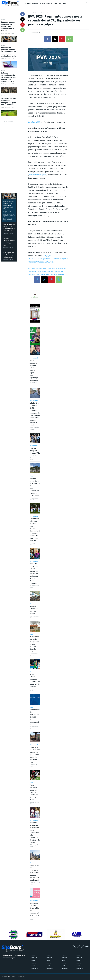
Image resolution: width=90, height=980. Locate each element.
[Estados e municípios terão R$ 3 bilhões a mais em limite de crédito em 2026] (9, 90)
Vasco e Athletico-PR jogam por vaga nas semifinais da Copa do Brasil (35, 792)
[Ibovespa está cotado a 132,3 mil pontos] (35, 596)
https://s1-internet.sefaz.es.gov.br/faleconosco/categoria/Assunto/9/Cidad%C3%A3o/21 (48, 258)
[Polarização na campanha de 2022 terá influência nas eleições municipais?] (35, 855)
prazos (38, 274)
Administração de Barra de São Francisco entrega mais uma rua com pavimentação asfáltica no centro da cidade (35, 414)
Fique (39, 271)
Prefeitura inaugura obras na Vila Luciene (35, 451)
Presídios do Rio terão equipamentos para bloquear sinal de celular (34, 643)
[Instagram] (78, 946)
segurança (54, 274)
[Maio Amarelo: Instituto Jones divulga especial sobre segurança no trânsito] (35, 350)
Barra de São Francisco (50, 268)
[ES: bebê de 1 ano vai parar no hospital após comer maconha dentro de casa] (35, 737)
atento (33, 268)
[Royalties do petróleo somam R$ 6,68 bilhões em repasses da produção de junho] (9, 64)
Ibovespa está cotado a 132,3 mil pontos (35, 610)
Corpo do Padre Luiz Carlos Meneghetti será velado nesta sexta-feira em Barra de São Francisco (34, 573)
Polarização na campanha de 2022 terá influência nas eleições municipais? (34, 872)
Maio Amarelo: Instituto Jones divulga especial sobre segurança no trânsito (34, 370)
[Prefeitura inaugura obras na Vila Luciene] (35, 438)
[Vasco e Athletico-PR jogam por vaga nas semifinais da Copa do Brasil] (35, 775)
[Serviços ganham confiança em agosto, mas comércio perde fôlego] (9, 39)
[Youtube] (86, 946)
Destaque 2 (44, 13)
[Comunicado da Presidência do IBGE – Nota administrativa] (35, 699)
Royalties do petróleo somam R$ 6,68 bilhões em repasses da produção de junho (8, 51)
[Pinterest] (22, 24)
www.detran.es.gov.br (38, 174)
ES (65, 268)
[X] (22, 19)
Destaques (36, 13)
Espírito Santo (32, 271)
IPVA (48, 271)
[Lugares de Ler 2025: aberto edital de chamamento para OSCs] (35, 893)
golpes (44, 271)
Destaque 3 (34, 745)
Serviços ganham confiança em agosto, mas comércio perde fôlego (8, 26)
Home (30, 13)
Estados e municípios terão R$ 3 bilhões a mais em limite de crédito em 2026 (8, 77)
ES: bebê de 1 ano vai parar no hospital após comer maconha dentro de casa (35, 754)
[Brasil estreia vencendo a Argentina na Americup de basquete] (35, 664)
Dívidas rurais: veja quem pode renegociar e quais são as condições (8, 101)
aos (29, 268)
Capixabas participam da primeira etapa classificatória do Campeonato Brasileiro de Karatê (35, 832)
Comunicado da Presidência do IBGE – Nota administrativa (35, 716)
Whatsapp (61, 274)
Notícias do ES (59, 271)
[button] (86, 3)
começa (60, 268)
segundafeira (45, 274)
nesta (52, 271)
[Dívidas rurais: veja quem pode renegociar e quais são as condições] (9, 113)
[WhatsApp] (22, 29)
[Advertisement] (9, 156)
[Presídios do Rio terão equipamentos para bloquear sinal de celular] (35, 626)
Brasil (3, 19)
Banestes (39, 268)
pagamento (31, 274)
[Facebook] (22, 14)
